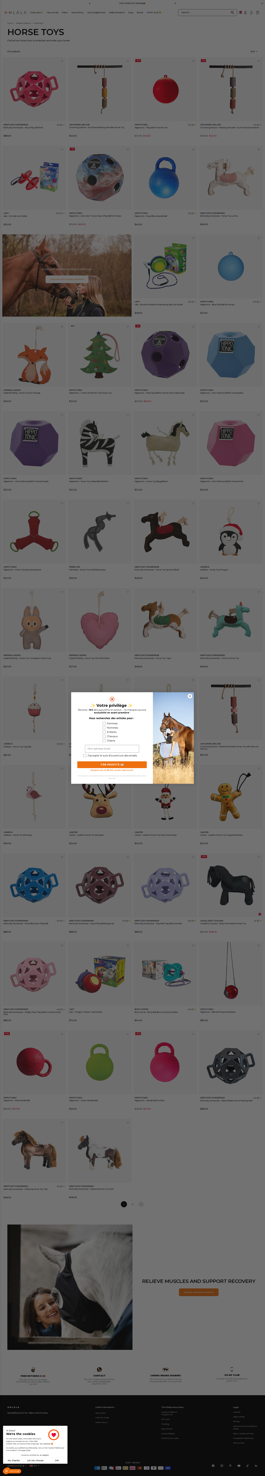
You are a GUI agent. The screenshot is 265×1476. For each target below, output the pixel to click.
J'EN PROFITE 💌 (112, 764)
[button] (6, 1470)
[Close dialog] (190, 696)
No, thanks (14, 1460)
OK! (57, 1460)
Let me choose (35, 1460)
